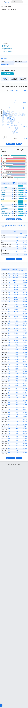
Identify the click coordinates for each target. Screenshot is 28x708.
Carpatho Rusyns (4, 203)
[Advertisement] (14, 27)
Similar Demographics (7, 48)
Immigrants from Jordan (4, 199)
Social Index (7, 5)
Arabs (2, 204)
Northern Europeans (5, 186)
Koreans (3, 194)
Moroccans (3, 190)
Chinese (3, 192)
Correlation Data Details (7, 51)
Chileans (3, 206)
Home (2, 5)
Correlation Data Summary (8, 50)
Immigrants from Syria (4, 209)
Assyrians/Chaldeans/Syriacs (5, 215)
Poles (23, 5)
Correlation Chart (5, 46)
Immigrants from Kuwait (4, 188)
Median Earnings (16, 5)
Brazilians (3, 211)
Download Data (11, 143)
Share (20, 143)
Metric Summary (5, 45)
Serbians (3, 196)
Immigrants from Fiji (5, 213)
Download (24, 87)
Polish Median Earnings (6, 6)
